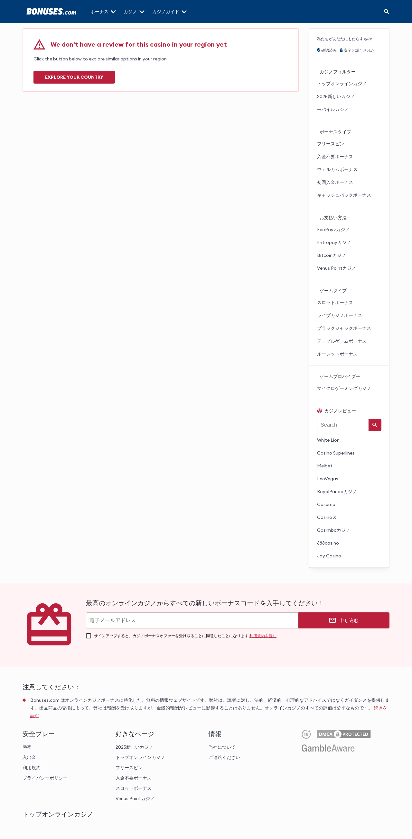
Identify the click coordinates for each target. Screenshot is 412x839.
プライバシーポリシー (45, 778)
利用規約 (32, 768)
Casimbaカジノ (333, 530)
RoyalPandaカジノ (337, 491)
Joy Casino (329, 556)
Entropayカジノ (334, 242)
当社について (222, 747)
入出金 (29, 757)
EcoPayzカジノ (333, 229)
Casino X (326, 517)
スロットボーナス (335, 302)
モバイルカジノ (333, 109)
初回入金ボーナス (335, 182)
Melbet (324, 466)
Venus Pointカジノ (336, 268)
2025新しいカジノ (336, 96)
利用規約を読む (262, 635)
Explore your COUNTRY (74, 77)
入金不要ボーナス (335, 156)
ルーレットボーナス (337, 354)
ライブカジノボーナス (339, 315)
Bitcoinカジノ (331, 255)
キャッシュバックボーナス (344, 195)
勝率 (27, 747)
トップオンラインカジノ (342, 83)
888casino (328, 543)
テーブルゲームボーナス (342, 341)
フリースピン (330, 144)
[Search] (386, 11)
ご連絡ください (224, 757)
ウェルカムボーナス (337, 169)
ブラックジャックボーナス (344, 328)
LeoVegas (327, 479)
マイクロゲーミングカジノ (344, 388)
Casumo (326, 504)
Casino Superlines (336, 453)
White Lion (328, 440)
